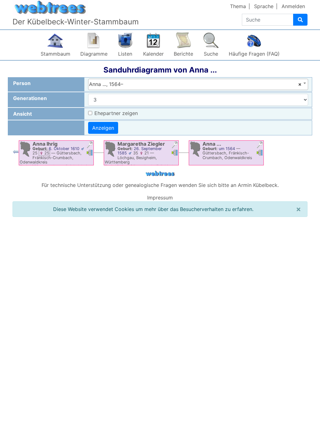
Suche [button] (211, 54)
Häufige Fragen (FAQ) (254, 54)
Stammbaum (55, 54)
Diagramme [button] (94, 54)
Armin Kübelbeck (258, 185)
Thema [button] (238, 6)
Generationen (30, 98)
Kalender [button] (153, 54)
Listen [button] (125, 54)
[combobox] (198, 84)
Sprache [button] (263, 6)
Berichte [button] (183, 54)
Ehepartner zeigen (116, 113)
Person (22, 83)
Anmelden (293, 6)
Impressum (160, 197)
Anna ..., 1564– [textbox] (195, 84)
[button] (90, 145)
